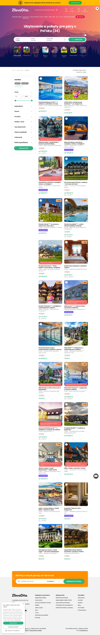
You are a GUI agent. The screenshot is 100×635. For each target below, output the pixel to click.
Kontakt (80, 600)
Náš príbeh (81, 598)
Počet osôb (50, 38)
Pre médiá (81, 608)
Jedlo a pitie (52, 17)
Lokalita (18, 38)
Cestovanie (25, 17)
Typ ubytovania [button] (20, 127)
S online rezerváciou (76, 35)
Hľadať (78, 39)
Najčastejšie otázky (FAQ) (64, 600)
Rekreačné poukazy (62, 598)
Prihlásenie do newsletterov (64, 605)
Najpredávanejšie (16, 17)
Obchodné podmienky (63, 603)
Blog (79, 605)
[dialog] (13, 617)
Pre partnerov (82, 610)
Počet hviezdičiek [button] (20, 132)
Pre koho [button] (17, 117)
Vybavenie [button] (18, 137)
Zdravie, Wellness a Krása (36, 17)
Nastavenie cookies (36, 630)
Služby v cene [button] (19, 122)
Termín (33, 38)
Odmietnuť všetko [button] (13, 627)
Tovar (60, 17)
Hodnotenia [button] (18, 106)
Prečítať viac (18, 620)
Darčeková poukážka (69, 17)
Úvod (13, 70)
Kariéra (80, 603)
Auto (57, 17)
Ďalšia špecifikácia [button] (21, 142)
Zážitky (46, 17)
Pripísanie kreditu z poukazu (64, 608)
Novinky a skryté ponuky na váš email (35, 575)
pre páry (24, 83)
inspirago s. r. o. (25, 628)
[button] (13, 631)
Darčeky (81, 17)
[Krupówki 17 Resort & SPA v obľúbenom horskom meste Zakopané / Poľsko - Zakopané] (76, 501)
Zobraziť (23, 148)
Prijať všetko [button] (13, 623)
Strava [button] (16, 111)
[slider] (15, 100)
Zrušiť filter (18, 86)
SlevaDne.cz (84, 630)
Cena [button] (16, 92)
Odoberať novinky (74, 581)
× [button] (23, 603)
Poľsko (17, 83)
